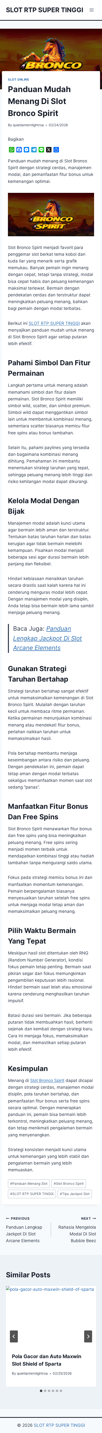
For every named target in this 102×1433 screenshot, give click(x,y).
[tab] (41, 1391)
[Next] (88, 1336)
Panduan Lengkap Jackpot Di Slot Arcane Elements (47, 638)
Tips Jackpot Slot (75, 1194)
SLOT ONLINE (18, 79)
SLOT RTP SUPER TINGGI (32, 1194)
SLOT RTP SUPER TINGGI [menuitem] (54, 323)
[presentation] (51, 1316)
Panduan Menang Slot (29, 1184)
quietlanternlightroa (28, 125)
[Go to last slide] (14, 1336)
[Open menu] (91, 10)
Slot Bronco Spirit (47, 1080)
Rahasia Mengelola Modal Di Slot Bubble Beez (77, 1229)
